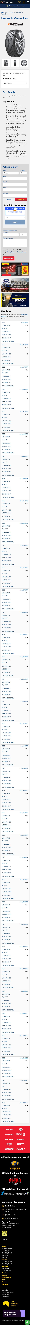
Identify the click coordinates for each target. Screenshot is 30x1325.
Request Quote (8, 258)
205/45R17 (24, 322)
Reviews (5, 1284)
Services (5, 1266)
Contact (4, 1275)
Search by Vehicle (7, 1249)
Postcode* (5, 193)
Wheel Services (6, 1270)
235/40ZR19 (24, 679)
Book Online (6, 1277)
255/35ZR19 (24, 790)
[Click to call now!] (19, 2)
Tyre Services (6, 1268)
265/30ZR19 (24, 857)
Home (5, 12)
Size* (4, 170)
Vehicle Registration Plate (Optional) (10, 231)
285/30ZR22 (24, 1103)
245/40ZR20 (24, 991)
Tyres (4, 1246)
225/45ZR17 (24, 345)
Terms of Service (21, 252)
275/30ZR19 (24, 902)
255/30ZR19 (24, 768)
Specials (5, 1273)
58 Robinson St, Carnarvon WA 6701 (15, 1210)
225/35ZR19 (24, 568)
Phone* (5, 182)
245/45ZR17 (24, 367)
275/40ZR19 (24, 969)
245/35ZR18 (24, 501)
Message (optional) (8, 238)
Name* (5, 176)
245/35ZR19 (24, 701)
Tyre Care (5, 1255)
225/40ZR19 (24, 612)
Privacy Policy (10, 252)
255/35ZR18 (24, 545)
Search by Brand (7, 1253)
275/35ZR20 (24, 1080)
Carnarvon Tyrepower (16, 6)
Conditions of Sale (22, 1320)
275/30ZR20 (24, 1058)
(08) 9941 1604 (10, 1215)
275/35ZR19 (24, 924)
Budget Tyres (5, 1294)
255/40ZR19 (24, 835)
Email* (4, 187)
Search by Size (6, 1251)
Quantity (22, 170)
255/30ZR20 (24, 1036)
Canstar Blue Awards (8, 1292)
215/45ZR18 (24, 389)
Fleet (3, 1280)
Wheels (4, 1260)
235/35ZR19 (24, 657)
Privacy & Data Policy (12, 1320)
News (4, 1282)
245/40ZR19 (24, 746)
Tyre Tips (4, 1257)
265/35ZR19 (24, 880)
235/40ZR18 (24, 478)
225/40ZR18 (24, 434)
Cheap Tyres (5, 1297)
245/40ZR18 (24, 523)
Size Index (5, 1290)
